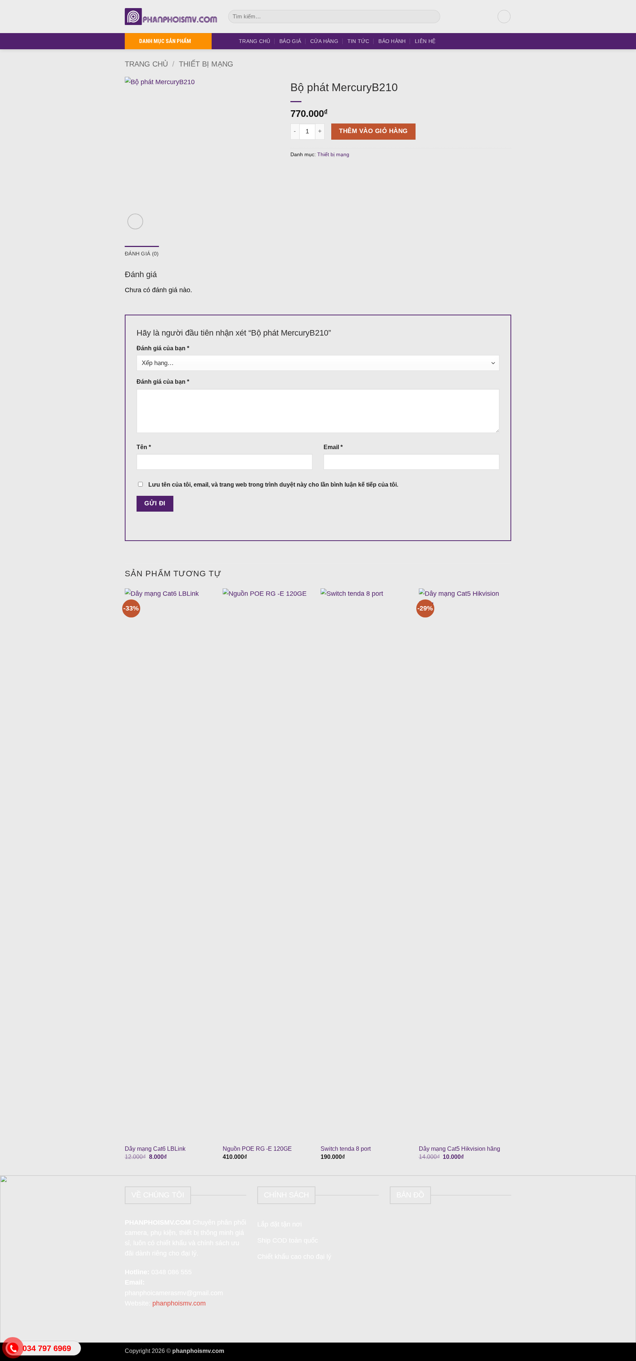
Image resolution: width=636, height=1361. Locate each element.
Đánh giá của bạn (163, 348)
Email (333, 447)
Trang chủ (255, 41)
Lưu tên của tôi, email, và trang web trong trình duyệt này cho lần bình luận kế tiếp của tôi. (273, 484)
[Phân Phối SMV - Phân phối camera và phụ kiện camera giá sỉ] (171, 16)
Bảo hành (392, 41)
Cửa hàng (324, 41)
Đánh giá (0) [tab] (142, 254)
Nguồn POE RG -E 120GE (257, 1149)
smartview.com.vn (249, 1351)
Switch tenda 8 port (346, 1149)
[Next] (509, 881)
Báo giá (290, 41)
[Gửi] (432, 17)
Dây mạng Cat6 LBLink (155, 1149)
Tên (144, 447)
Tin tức (358, 41)
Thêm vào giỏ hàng (373, 131)
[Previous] (125, 881)
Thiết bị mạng (206, 64)
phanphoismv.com (179, 1303)
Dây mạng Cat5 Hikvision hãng (459, 1149)
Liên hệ (425, 41)
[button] (504, 16)
